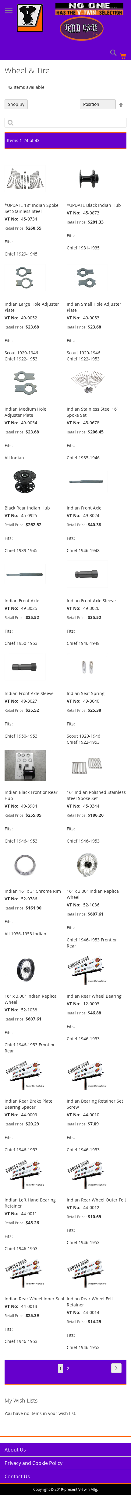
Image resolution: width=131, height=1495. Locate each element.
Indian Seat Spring (85, 693)
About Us (15, 1449)
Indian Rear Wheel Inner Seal (34, 1299)
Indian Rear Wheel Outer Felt (96, 1200)
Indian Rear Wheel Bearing (94, 996)
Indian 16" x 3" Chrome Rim (33, 891)
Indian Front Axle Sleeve (91, 600)
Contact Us (17, 1476)
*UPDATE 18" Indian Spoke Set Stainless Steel (31, 208)
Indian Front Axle (84, 508)
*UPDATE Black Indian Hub (94, 205)
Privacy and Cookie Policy (33, 1463)
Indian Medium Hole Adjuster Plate (25, 412)
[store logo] (30, 18)
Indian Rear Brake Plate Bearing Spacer (28, 1104)
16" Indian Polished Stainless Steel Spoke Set (96, 795)
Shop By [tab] (16, 104)
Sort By (69, 104)
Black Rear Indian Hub (27, 508)
